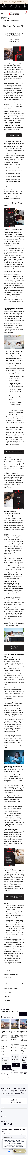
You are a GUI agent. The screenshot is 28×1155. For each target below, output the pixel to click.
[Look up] (23, 1014)
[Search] (22, 12)
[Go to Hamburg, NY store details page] (5, 1024)
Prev (6, 983)
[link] (4, 6)
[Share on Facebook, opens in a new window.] (13, 41)
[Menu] (2, 13)
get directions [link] (4, 1041)
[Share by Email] (18, 41)
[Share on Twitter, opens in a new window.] (15, 41)
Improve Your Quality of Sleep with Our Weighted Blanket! (14, 897)
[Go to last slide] (2, 1078)
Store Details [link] (6, 1073)
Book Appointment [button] (14, 20)
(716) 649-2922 (4, 1040)
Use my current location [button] (9, 1017)
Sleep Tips (7, 996)
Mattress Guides (8, 993)
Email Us (2, 1073)
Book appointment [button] (7, 1067)
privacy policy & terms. (11, 1095)
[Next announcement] (25, 3)
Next (22, 983)
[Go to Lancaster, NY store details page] (15, 1024)
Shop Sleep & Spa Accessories (14, 451)
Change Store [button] (6, 20)
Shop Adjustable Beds (14, 135)
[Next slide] (26, 1078)
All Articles (7, 1000)
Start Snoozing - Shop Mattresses (14, 647)
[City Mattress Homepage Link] (14, 13)
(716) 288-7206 (14, 1037)
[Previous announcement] (2, 3)
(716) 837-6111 (23, 1039)
